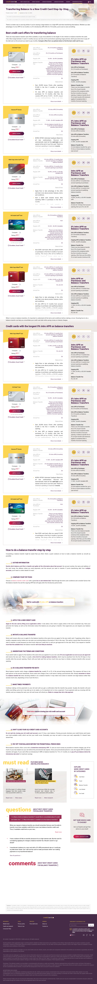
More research (48, 798)
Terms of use (21, 926)
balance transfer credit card (20, 580)
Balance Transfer (83, 785)
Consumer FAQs (7, 928)
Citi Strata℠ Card (16, 47)
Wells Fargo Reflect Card (16, 267)
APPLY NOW (16, 71)
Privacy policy (21, 923)
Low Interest (82, 789)
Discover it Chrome (16, 109)
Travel (80, 781)
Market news (6, 923)
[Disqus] (48, 884)
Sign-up (91, 925)
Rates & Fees (59, 81)
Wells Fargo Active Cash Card (16, 159)
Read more (9, 798)
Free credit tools (34, 923)
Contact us (45, 926)
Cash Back (81, 777)
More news (18, 798)
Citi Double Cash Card (16, 215)
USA (73, 935)
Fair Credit (81, 793)
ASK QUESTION (82, 836)
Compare (14, 64)
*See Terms (59, 134)
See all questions (15, 855)
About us (44, 923)
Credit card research (8, 926)
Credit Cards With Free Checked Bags (16, 781)
